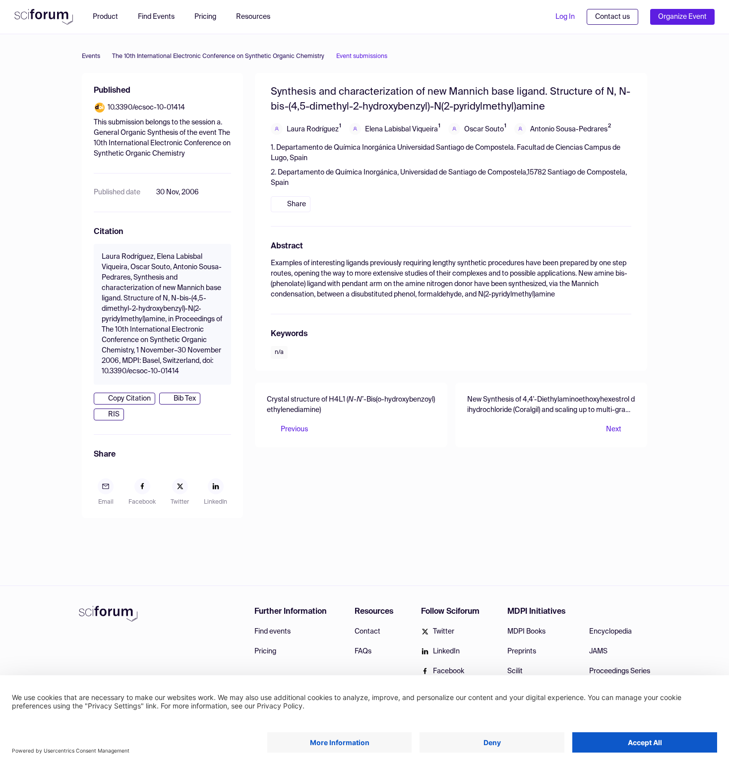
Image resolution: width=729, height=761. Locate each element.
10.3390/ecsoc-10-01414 (146, 107)
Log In (565, 16)
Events (91, 56)
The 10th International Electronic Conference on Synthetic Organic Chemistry (218, 56)
